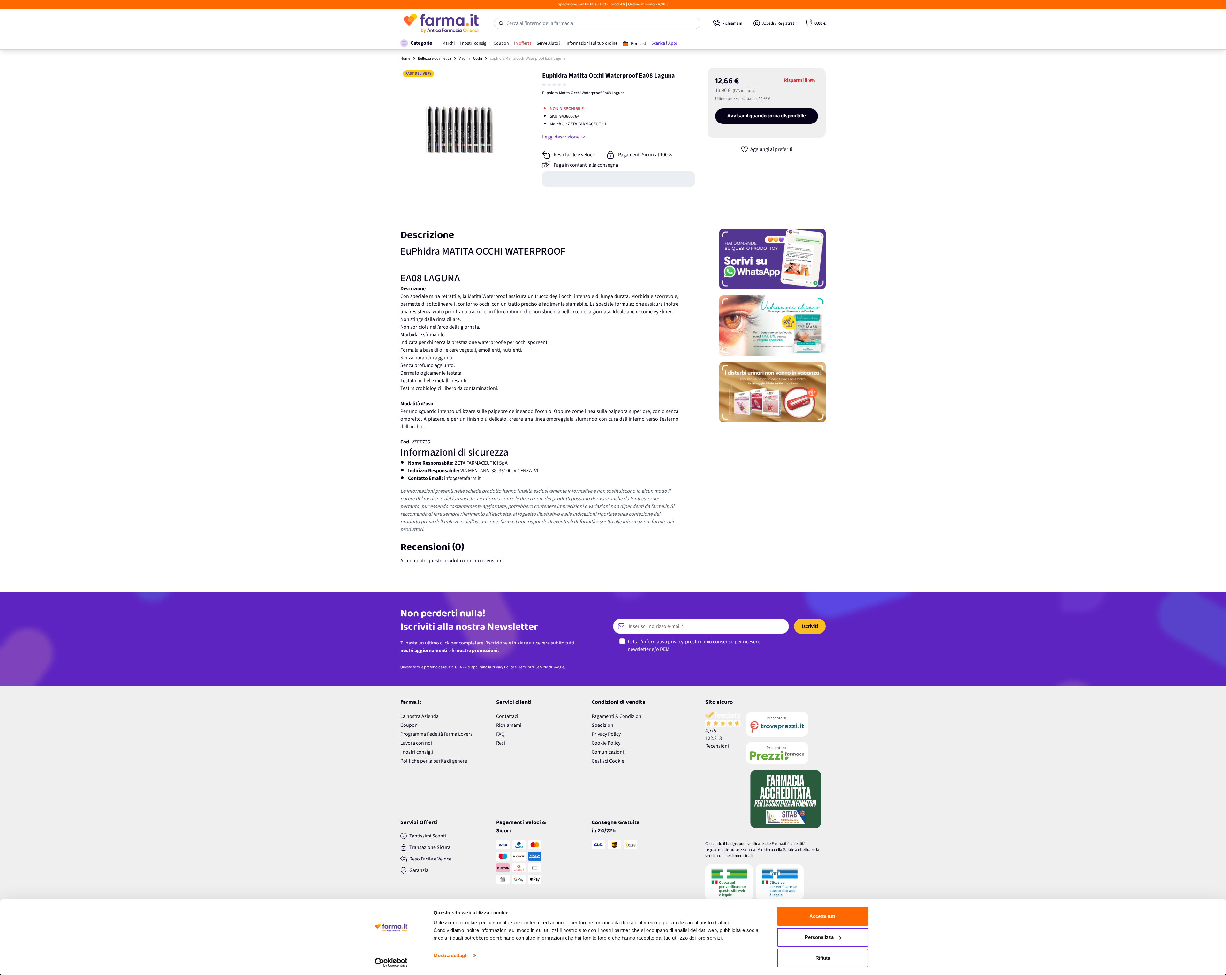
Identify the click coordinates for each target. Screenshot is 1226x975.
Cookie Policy (606, 743)
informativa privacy (662, 641)
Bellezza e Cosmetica (434, 58)
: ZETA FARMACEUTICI (586, 124)
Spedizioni (603, 725)
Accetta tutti (822, 916)
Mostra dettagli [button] (451, 955)
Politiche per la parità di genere (433, 760)
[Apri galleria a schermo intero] (459, 127)
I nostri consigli (416, 751)
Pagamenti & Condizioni (617, 716)
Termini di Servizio (533, 667)
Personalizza (819, 937)
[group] (555, 84)
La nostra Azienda (419, 716)
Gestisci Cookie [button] (608, 760)
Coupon (409, 725)
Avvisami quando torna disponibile (766, 116)
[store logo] (440, 23)
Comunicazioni (608, 751)
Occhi (477, 58)
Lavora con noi (416, 743)
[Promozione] (772, 259)
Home (405, 58)
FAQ (500, 734)
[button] (416, 43)
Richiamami (508, 725)
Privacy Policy (503, 667)
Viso (462, 58)
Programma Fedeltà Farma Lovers (436, 734)
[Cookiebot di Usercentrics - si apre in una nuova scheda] (391, 962)
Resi (500, 743)
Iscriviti (810, 626)
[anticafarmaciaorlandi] (786, 724)
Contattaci (507, 716)
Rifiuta (822, 958)
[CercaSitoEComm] (729, 882)
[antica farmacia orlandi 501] (786, 753)
